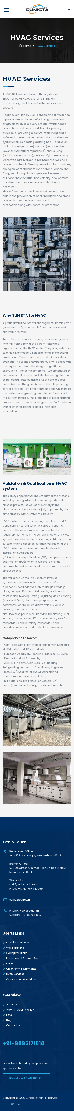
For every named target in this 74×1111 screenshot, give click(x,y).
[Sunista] (37, 9)
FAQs (9, 1015)
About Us (11, 1004)
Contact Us (13, 1025)
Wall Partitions (15, 948)
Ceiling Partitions (16, 953)
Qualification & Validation (22, 979)
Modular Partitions (17, 942)
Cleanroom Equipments (21, 969)
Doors (9, 963)
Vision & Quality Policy (20, 1009)
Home (26, 46)
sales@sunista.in (20, 899)
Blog (8, 1020)
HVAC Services (15, 974)
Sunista (30, 1098)
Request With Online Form (26, 1078)
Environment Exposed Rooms (24, 958)
